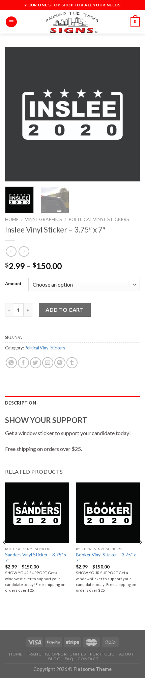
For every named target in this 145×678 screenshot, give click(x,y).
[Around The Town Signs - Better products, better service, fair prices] (72, 22)
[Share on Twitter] (35, 362)
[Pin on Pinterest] (59, 362)
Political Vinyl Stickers (98, 219)
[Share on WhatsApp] (11, 362)
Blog (54, 658)
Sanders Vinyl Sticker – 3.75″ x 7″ (35, 557)
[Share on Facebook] (23, 362)
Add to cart (65, 309)
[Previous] (16, 114)
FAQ (69, 658)
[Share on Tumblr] (72, 362)
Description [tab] (20, 403)
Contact (88, 658)
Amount (13, 284)
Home (12, 219)
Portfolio (102, 653)
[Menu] (11, 22)
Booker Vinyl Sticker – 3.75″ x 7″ (106, 557)
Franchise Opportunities (56, 653)
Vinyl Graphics (43, 219)
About (126, 653)
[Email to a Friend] (47, 362)
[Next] (129, 114)
